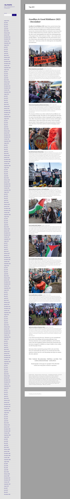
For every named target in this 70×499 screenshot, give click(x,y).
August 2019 (6, 192)
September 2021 (7, 141)
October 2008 (6, 457)
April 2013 (6, 347)
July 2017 (6, 243)
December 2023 (7, 86)
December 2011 (7, 380)
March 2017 (6, 251)
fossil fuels (41, 377)
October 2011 (6, 384)
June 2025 (6, 49)
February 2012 (7, 375)
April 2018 (6, 224)
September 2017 (7, 239)
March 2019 (6, 202)
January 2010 (6, 426)
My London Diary (42, 359)
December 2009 (7, 429)
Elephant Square (36, 377)
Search (5, 13)
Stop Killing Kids (32, 383)
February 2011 (7, 400)
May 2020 (6, 173)
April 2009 (6, 445)
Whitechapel (39, 384)
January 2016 (6, 280)
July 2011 (6, 390)
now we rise (34, 380)
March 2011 (6, 398)
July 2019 (6, 194)
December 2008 (7, 453)
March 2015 (6, 300)
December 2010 (7, 404)
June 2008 (6, 465)
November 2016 (7, 259)
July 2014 (6, 316)
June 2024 (6, 73)
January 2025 (6, 59)
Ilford (57, 377)
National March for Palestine (40, 379)
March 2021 (6, 153)
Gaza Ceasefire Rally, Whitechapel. (36, 258)
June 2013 (6, 343)
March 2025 (6, 55)
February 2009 (7, 449)
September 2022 (7, 116)
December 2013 (7, 331)
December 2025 (7, 37)
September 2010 (7, 410)
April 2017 (6, 249)
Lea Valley (56, 359)
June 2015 (6, 294)
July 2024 (6, 71)
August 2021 (6, 143)
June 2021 (6, 147)
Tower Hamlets (45, 383)
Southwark (58, 382)
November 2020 (7, 161)
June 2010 (6, 416)
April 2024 (6, 77)
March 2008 (6, 471)
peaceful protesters (52, 380)
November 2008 (7, 455)
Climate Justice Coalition (49, 375)
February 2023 (7, 106)
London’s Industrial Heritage (41, 360)
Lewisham (58, 378)
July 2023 (6, 96)
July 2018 (6, 218)
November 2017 (7, 235)
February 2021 (7, 155)
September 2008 (7, 459)
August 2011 (6, 388)
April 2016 (6, 273)
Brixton (37, 375)
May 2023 (6, 100)
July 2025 (6, 47)
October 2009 (6, 433)
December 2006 (7, 494)
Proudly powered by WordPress (35, 393)
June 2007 (6, 490)
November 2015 (7, 284)
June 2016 (6, 269)
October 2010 (6, 408)
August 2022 (6, 118)
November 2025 (7, 39)
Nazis (48, 379)
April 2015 (6, 298)
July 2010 (6, 414)
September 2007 (7, 484)
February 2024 (7, 81)
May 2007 (6, 492)
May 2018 (6, 222)
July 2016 (6, 267)
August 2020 (6, 167)
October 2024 (6, 65)
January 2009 (6, 451)
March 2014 (6, 324)
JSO (50, 378)
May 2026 (6, 26)
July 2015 (6, 292)
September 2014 (7, 312)
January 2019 (6, 206)
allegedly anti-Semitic (53, 374)
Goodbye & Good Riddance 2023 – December (44, 20)
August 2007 (6, 486)
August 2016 (6, 265)
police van (37, 382)
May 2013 (6, 345)
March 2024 (6, 79)
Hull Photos (50, 359)
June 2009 (6, 441)
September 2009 (7, 435)
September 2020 (7, 165)
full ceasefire (46, 377)
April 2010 (6, 420)
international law (32, 378)
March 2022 (6, 128)
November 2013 (7, 333)
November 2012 (7, 357)
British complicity (32, 375)
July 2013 (6, 341)
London (30, 379)
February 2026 (7, 32)
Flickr (30, 359)
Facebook (35, 359)
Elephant (30, 377)
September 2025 (7, 43)
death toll (56, 375)
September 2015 (7, 288)
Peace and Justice (44, 380)
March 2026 (6, 30)
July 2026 (6, 22)
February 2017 (7, 253)
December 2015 (7, 282)
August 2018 (6, 216)
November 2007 (7, 480)
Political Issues (44, 374)
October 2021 (6, 139)
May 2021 (6, 149)
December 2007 (7, 478)
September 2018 (7, 214)
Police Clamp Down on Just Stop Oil (36, 68)
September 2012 (7, 361)
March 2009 (6, 447)
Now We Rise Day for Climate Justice (36, 151)
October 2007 (6, 482)
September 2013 (7, 337)
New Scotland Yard (52, 379)
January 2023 (6, 108)
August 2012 (6, 363)
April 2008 (6, 469)
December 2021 (7, 135)
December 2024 (7, 61)
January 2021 (6, 157)
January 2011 (6, 402)
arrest (59, 374)
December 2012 (7, 355)
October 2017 (6, 237)
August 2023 (6, 94)
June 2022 (6, 122)
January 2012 (6, 377)
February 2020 (7, 179)
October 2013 (6, 335)
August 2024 (6, 69)
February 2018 (7, 228)
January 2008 (6, 475)
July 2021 (6, 145)
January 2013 (6, 353)
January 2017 (6, 255)
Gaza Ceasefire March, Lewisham (35, 295)
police (34, 382)
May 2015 (6, 296)
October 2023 (6, 90)
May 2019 (6, 198)
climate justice (42, 375)
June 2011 (6, 392)
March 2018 (6, 226)
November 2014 (7, 308)
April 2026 (6, 28)
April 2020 (6, 175)
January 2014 (6, 329)
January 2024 (6, 84)
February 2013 (7, 351)
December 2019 (7, 184)
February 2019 (7, 204)
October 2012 (6, 359)
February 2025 (7, 57)
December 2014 (7, 306)
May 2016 (6, 271)
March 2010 (6, 422)
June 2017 (6, 245)
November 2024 (7, 63)
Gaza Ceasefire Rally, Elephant (35, 225)
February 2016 (7, 277)
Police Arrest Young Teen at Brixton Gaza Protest (39, 104)
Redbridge (54, 382)
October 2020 (6, 163)
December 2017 (7, 233)
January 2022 (6, 133)
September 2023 (7, 92)
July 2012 (6, 365)
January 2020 (6, 182)
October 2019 (6, 188)
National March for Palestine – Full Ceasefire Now (39, 189)
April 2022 (6, 126)
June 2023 (6, 98)
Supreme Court (38, 383)
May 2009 (6, 443)
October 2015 (6, 286)
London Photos (52, 360)
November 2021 (7, 137)
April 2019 (6, 200)
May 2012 (6, 369)
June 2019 (6, 196)
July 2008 (6, 463)
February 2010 (7, 424)
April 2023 (6, 102)
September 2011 (7, 386)
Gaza (50, 377)
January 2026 (6, 35)
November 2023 (7, 88)
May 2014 (6, 320)
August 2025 (6, 45)
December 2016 (7, 257)
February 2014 (7, 326)
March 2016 (6, 275)
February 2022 (7, 130)
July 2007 (6, 488)
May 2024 (6, 75)
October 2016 (6, 261)
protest (41, 382)
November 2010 (7, 406)
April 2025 (6, 53)
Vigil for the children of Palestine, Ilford (37, 327)
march (33, 379)
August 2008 (6, 461)
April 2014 (6, 322)
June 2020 (6, 171)
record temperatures (47, 382)
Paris (60, 359)
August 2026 (6, 20)
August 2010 (6, 412)
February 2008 (7, 473)
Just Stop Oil (53, 378)
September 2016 (7, 263)
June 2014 (6, 318)
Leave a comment (47, 384)
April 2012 (6, 371)
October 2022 (6, 114)
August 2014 (6, 314)
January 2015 (6, 304)
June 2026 (6, 24)
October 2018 (6, 212)
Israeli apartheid (39, 378)
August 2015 (6, 290)
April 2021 (6, 151)
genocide (53, 377)
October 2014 (6, 310)
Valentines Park (51, 383)
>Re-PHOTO (8, 5)
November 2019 (7, 186)
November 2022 (7, 112)
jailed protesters (45, 378)
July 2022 (6, 120)
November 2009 (7, 431)
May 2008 (6, 467)
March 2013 (6, 349)
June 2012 (6, 367)
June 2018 (6, 220)
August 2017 (6, 241)
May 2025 (6, 51)
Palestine (39, 380)
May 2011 (6, 394)
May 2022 (6, 124)
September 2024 (7, 67)
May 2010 (6, 418)
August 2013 (6, 339)
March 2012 (6, 373)
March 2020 (6, 177)
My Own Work (38, 374)
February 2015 (7, 302)
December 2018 (7, 208)
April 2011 (6, 396)
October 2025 (6, 41)
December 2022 (7, 110)
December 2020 (7, 159)
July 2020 (6, 169)
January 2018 (6, 231)
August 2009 (6, 437)
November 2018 (7, 210)
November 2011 (7, 382)
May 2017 (6, 247)
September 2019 (7, 190)
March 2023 (6, 104)
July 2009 (6, 439)
